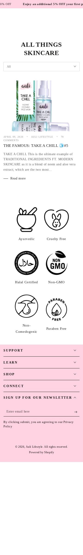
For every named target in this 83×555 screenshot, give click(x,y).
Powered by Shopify (41, 452)
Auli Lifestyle (34, 446)
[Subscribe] (77, 412)
